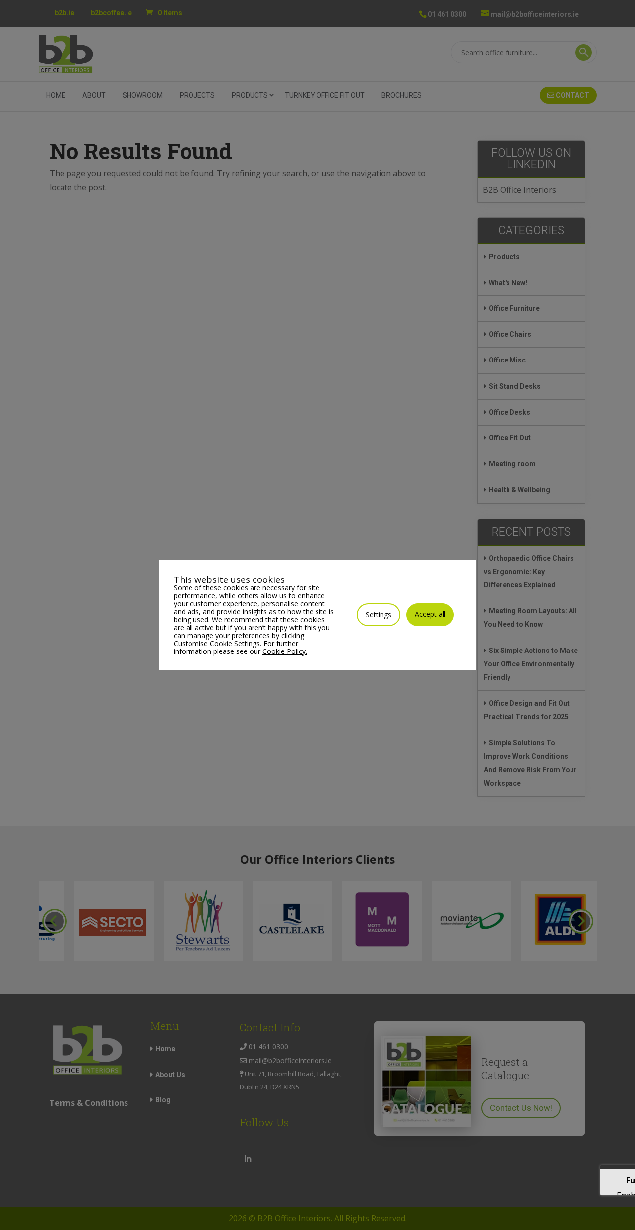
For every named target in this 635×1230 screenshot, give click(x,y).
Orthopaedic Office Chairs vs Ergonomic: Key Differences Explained (529, 571)
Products (504, 257)
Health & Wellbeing (519, 490)
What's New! (508, 283)
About (94, 95)
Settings (378, 614)
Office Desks (509, 412)
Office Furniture (514, 308)
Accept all (430, 614)
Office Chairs (510, 334)
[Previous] (54, 921)
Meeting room (512, 464)
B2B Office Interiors (519, 189)
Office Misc (507, 360)
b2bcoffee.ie (111, 12)
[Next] (581, 921)
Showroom (143, 95)
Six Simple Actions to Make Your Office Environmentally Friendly (531, 664)
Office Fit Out (510, 438)
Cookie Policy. (284, 651)
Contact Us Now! (521, 1108)
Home (55, 95)
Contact (571, 95)
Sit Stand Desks (515, 386)
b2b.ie (64, 12)
